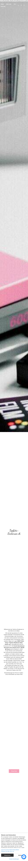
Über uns (8, 4)
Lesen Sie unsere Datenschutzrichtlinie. (10, 849)
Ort (15, 4)
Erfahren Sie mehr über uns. (7, 851)
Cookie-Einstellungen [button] (14, 859)
